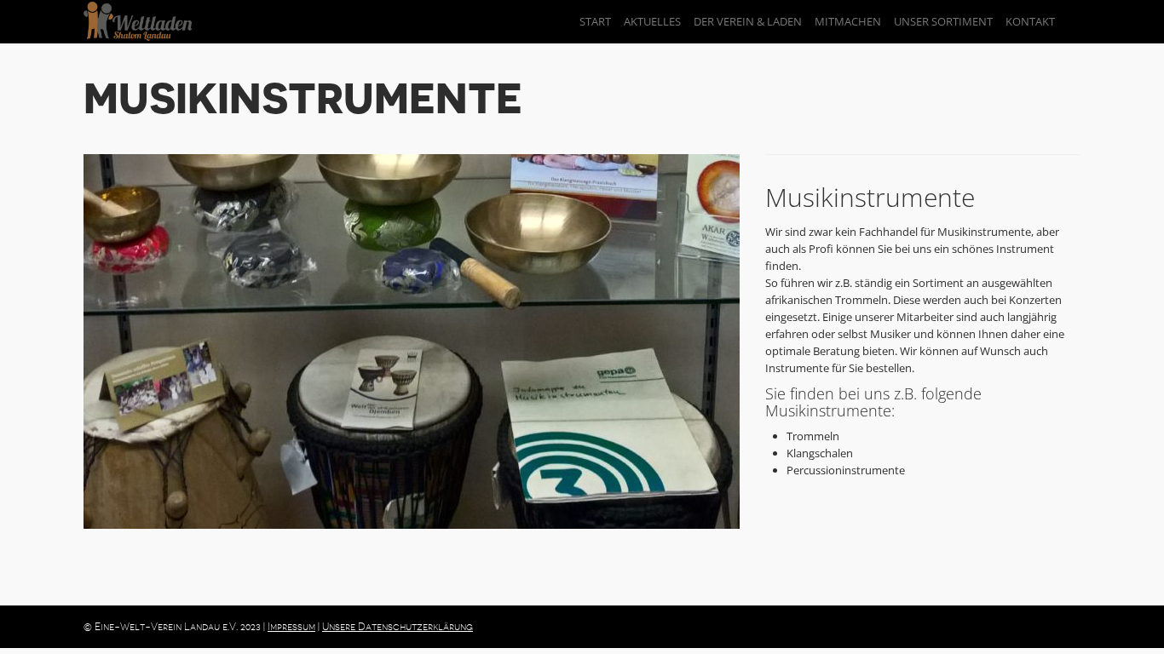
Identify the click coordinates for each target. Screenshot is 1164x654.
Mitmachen (848, 21)
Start (595, 21)
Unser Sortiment (943, 21)
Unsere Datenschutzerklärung (397, 627)
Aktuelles (652, 21)
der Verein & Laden (748, 21)
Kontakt (1030, 21)
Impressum (291, 627)
